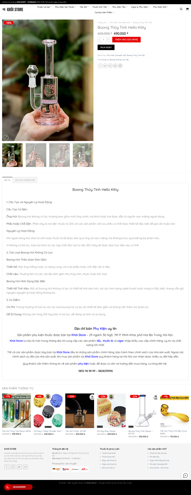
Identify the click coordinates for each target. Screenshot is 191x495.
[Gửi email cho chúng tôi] (25, 467)
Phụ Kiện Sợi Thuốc (64, 7)
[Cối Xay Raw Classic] (111, 410)
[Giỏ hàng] (187, 9)
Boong (112, 59)
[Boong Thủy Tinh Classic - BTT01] (142, 410)
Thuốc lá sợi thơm (109, 453)
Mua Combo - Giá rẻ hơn (159, 468)
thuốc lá (108, 340)
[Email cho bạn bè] (110, 65)
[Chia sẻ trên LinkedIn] (120, 65)
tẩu (99, 340)
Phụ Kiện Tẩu (119, 7)
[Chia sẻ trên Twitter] (105, 65)
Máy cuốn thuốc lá (109, 460)
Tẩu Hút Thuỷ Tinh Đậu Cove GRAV (173, 432)
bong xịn (105, 59)
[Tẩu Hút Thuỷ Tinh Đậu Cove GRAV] (174, 410)
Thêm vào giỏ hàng (126, 39)
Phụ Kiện (100, 328)
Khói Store (78, 335)
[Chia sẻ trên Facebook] (100, 65)
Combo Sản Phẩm (103, 12)
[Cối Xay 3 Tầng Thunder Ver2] (48, 410)
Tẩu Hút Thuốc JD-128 (75, 431)
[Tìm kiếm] (181, 9)
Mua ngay (106, 47)
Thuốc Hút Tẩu (99, 7)
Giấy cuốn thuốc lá (109, 464)
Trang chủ (102, 22)
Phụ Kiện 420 (159, 7)
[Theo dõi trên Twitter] (19, 467)
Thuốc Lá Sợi (43, 7)
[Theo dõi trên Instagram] (13, 467)
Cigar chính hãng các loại (159, 460)
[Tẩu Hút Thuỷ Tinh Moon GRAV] (16, 410)
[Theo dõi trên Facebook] (6, 467)
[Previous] (7, 80)
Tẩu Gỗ (83, 7)
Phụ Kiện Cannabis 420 (120, 22)
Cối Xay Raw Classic (106, 431)
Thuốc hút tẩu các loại (158, 453)
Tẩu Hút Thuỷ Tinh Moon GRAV (16, 431)
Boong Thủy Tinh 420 (142, 22)
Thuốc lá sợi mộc (108, 457)
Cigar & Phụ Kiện (139, 7)
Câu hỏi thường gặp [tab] (25, 180)
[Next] (88, 80)
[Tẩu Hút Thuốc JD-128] (79, 410)
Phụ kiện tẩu (154, 457)
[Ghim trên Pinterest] (115, 65)
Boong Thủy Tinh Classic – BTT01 (140, 432)
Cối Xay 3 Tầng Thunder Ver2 (47, 431)
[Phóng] (6, 137)
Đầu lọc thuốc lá (108, 468)
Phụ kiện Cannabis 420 (158, 464)
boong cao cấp (122, 59)
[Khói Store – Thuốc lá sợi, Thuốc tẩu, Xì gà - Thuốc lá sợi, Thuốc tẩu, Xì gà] (12, 9)
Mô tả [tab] (7, 180)
